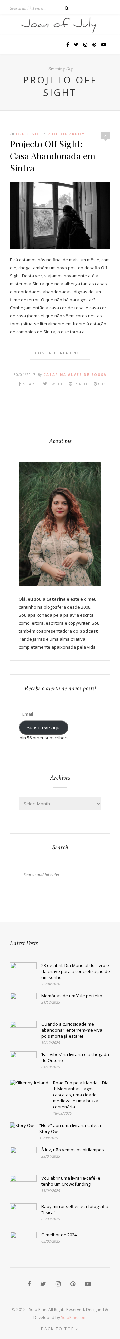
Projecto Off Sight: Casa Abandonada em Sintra (52, 156)
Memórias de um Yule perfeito (71, 996)
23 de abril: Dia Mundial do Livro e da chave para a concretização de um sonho (75, 971)
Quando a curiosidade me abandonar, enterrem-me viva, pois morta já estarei (72, 1030)
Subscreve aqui (43, 727)
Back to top (58, 1329)
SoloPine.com (74, 1317)
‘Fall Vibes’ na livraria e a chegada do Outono (75, 1057)
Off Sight (29, 133)
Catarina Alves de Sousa (75, 374)
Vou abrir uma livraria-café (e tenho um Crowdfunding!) (70, 1181)
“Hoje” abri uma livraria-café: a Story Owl (70, 1128)
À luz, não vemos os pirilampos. (73, 1150)
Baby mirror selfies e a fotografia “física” (74, 1209)
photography (66, 133)
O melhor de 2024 (59, 1235)
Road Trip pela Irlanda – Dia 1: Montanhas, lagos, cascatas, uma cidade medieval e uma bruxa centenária (81, 1095)
